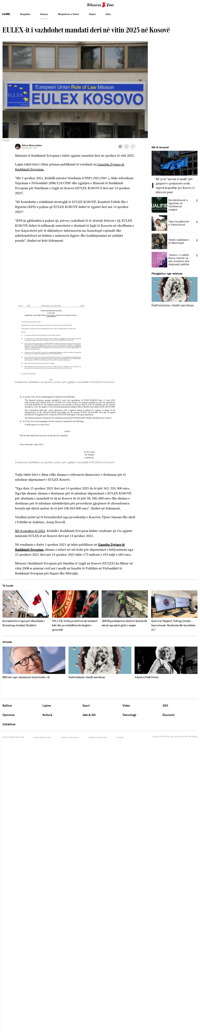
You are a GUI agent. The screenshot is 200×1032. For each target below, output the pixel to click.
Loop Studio (179, 736)
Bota (108, 14)
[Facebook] (120, 146)
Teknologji (129, 715)
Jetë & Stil (89, 715)
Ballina (7, 705)
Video (126, 705)
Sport (86, 705)
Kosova (44, 14)
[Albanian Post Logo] (100, 4)
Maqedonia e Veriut (68, 14)
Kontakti (120, 737)
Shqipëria (25, 14)
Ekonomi (168, 715)
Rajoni (92, 14)
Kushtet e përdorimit (98, 737)
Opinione (8, 715)
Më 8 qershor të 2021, (30, 531)
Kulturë (47, 715)
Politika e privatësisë (70, 737)
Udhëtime (8, 724)
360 (165, 705)
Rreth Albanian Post (42, 737)
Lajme (6, 14)
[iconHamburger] (8, 4)
